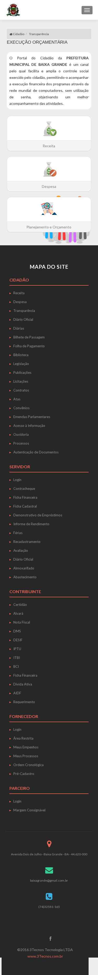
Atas (16, 399)
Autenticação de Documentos (36, 452)
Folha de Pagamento (29, 346)
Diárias (18, 328)
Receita (19, 293)
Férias (17, 533)
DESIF (17, 640)
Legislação (21, 364)
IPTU (17, 649)
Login (17, 480)
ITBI (16, 658)
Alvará (18, 613)
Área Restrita (23, 738)
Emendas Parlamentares (31, 417)
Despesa (20, 302)
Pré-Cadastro (23, 774)
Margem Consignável (29, 810)
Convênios (21, 408)
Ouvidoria (21, 434)
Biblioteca (20, 355)
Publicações (22, 372)
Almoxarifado (23, 568)
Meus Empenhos (25, 747)
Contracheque (24, 488)
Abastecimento (25, 577)
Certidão (20, 604)
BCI (16, 666)
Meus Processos (25, 756)
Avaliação (20, 550)
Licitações (20, 381)
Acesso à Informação (29, 426)
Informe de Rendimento (31, 524)
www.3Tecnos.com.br (45, 956)
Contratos (21, 390)
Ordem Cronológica (28, 765)
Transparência (24, 311)
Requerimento (24, 702)
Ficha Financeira (25, 497)
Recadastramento (27, 542)
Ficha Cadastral (25, 506)
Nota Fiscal (21, 622)
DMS (17, 631)
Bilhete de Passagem (29, 337)
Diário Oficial (23, 319)
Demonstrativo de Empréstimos (37, 515)
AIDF (17, 693)
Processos (21, 443)
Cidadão (18, 34)
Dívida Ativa (22, 684)
